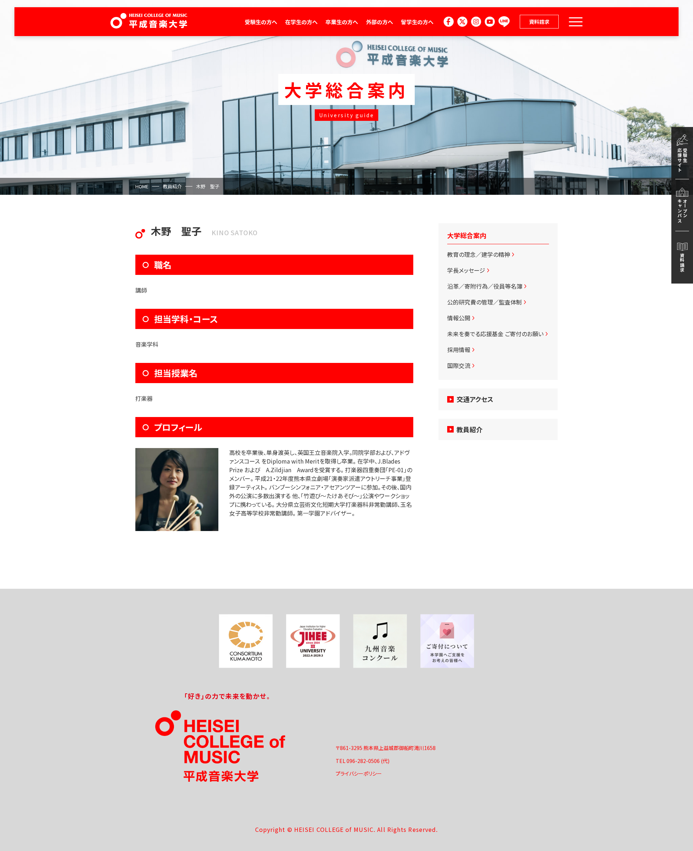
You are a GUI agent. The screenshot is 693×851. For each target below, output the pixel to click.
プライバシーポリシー (359, 773)
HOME (141, 186)
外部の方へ (379, 22)
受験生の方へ (261, 22)
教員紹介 (172, 186)
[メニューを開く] (576, 21)
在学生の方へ (301, 22)
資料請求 (539, 21)
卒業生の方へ (342, 22)
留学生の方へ (417, 22)
